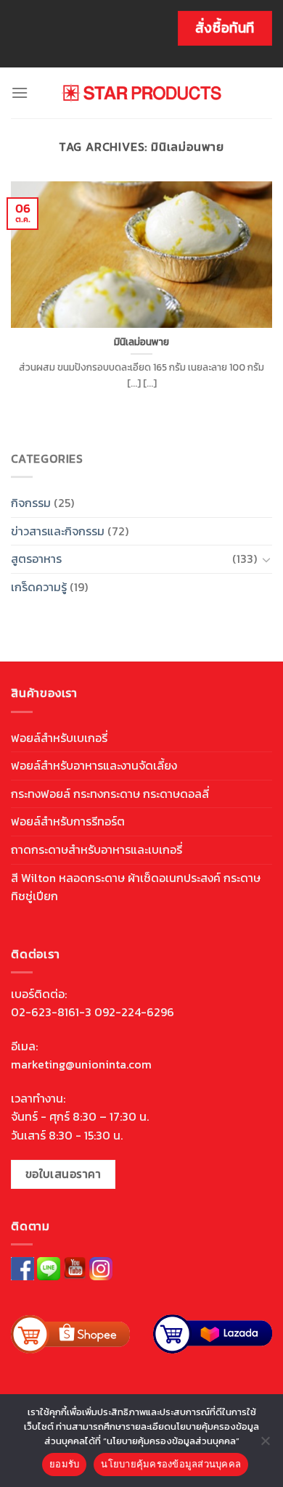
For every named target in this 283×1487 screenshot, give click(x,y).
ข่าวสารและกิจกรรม (57, 531)
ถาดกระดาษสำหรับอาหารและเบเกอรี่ (96, 849)
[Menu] (19, 92)
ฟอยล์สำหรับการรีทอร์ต (68, 821)
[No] (265, 1445)
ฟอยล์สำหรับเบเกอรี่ (59, 737)
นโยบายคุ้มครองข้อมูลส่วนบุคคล (171, 1464)
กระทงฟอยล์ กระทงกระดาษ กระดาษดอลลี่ (110, 793)
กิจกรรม (31, 502)
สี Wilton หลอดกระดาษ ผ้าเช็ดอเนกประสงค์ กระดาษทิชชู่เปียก (136, 887)
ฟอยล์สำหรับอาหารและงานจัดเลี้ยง (94, 765)
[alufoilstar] (142, 92)
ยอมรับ (64, 1464)
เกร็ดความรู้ (39, 587)
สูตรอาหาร (36, 558)
